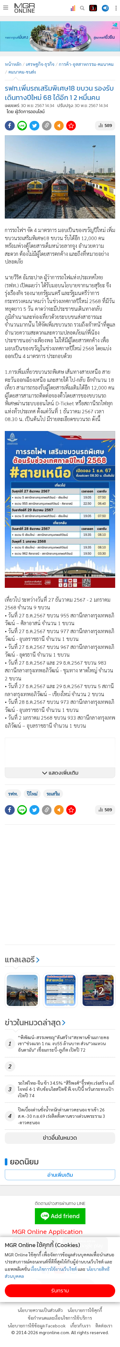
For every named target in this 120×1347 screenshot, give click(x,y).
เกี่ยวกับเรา (80, 1325)
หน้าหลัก (13, 64)
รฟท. (13, 793)
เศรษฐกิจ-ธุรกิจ (40, 64)
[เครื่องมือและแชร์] (117, 8)
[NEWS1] (93, 8)
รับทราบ (60, 1291)
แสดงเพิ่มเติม (62, 773)
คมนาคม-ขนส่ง (22, 72)
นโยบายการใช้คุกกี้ (85, 1310)
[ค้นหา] (82, 8)
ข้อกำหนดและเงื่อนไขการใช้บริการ (60, 1318)
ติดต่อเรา (103, 1325)
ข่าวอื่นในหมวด (60, 1138)
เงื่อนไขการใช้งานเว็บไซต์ (54, 1269)
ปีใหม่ (32, 793)
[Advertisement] (60, 884)
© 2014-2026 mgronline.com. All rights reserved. (60, 1332)
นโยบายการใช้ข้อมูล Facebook (37, 1325)
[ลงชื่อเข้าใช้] (105, 8)
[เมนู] (5, 8)
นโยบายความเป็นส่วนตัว (40, 1310)
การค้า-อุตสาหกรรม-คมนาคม (86, 64)
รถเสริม (53, 793)
